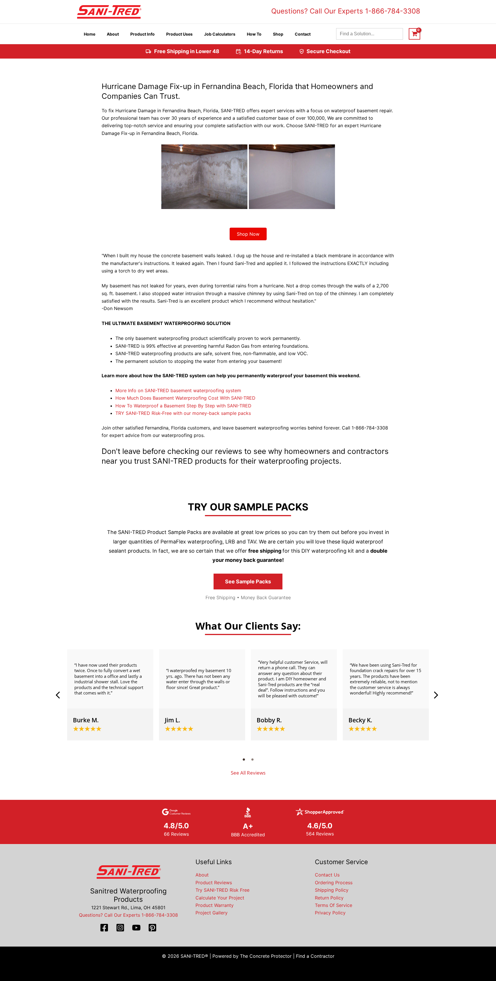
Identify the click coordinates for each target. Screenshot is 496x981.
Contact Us (327, 875)
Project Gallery (211, 913)
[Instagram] (120, 927)
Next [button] (436, 695)
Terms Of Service (333, 905)
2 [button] (252, 759)
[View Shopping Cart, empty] (414, 34)
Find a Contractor (315, 956)
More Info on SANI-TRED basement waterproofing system (178, 390)
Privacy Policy (330, 913)
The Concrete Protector (266, 956)
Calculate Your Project (219, 898)
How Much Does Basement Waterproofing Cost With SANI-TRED (185, 398)
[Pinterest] (152, 927)
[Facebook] (104, 927)
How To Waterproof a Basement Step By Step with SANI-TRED (183, 406)
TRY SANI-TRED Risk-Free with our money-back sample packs (183, 413)
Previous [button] (60, 695)
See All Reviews (248, 772)
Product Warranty (214, 905)
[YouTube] (136, 927)
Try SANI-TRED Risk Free (222, 890)
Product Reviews (213, 882)
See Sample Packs (248, 581)
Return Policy (329, 898)
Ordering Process (333, 882)
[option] (110, 694)
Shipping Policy (331, 890)
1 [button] (244, 759)
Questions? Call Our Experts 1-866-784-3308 (345, 11)
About (202, 875)
